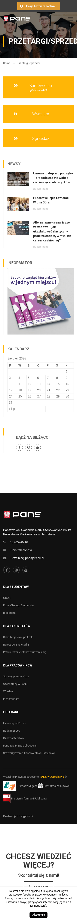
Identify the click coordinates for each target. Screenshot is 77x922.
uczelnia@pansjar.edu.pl (27, 558)
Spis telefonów (21, 550)
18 (20, 390)
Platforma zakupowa (56, 786)
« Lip (12, 409)
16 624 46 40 (19, 542)
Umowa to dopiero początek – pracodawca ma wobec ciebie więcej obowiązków (53, 178)
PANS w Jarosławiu (52, 776)
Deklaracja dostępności (18, 816)
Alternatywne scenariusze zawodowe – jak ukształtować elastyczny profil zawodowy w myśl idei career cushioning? (52, 231)
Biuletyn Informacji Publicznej (28, 798)
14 (48, 384)
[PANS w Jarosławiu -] (17, 20)
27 (39, 396)
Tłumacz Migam (27, 786)
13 (39, 384)
